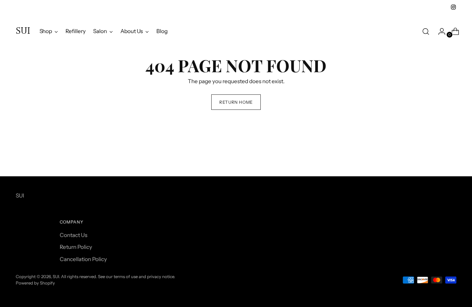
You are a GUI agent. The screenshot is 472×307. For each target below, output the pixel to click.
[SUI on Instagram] (453, 7)
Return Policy (76, 247)
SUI (56, 276)
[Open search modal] (425, 31)
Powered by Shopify (35, 282)
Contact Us (73, 235)
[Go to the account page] (439, 31)
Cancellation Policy (83, 259)
